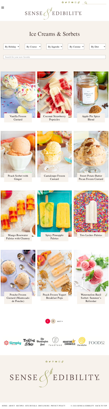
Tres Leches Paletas (91, 235)
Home (4, 405)
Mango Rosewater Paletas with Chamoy (18, 236)
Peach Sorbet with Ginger (18, 177)
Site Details (31, 405)
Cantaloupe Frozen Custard (54, 177)
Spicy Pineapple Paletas (54, 236)
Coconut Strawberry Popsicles (54, 117)
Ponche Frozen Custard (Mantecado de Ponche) (18, 298)
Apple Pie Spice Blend (91, 117)
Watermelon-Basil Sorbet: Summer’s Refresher (91, 298)
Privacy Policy (58, 405)
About (12, 405)
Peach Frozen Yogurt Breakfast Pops (54, 296)
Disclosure (43, 405)
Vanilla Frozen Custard (18, 117)
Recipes (20, 405)
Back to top (101, 405)
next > (60, 321)
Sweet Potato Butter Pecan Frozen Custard (91, 177)
